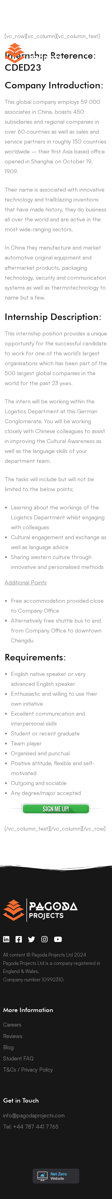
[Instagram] (44, 939)
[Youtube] (57, 939)
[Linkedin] (6, 939)
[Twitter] (32, 939)
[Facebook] (18, 939)
